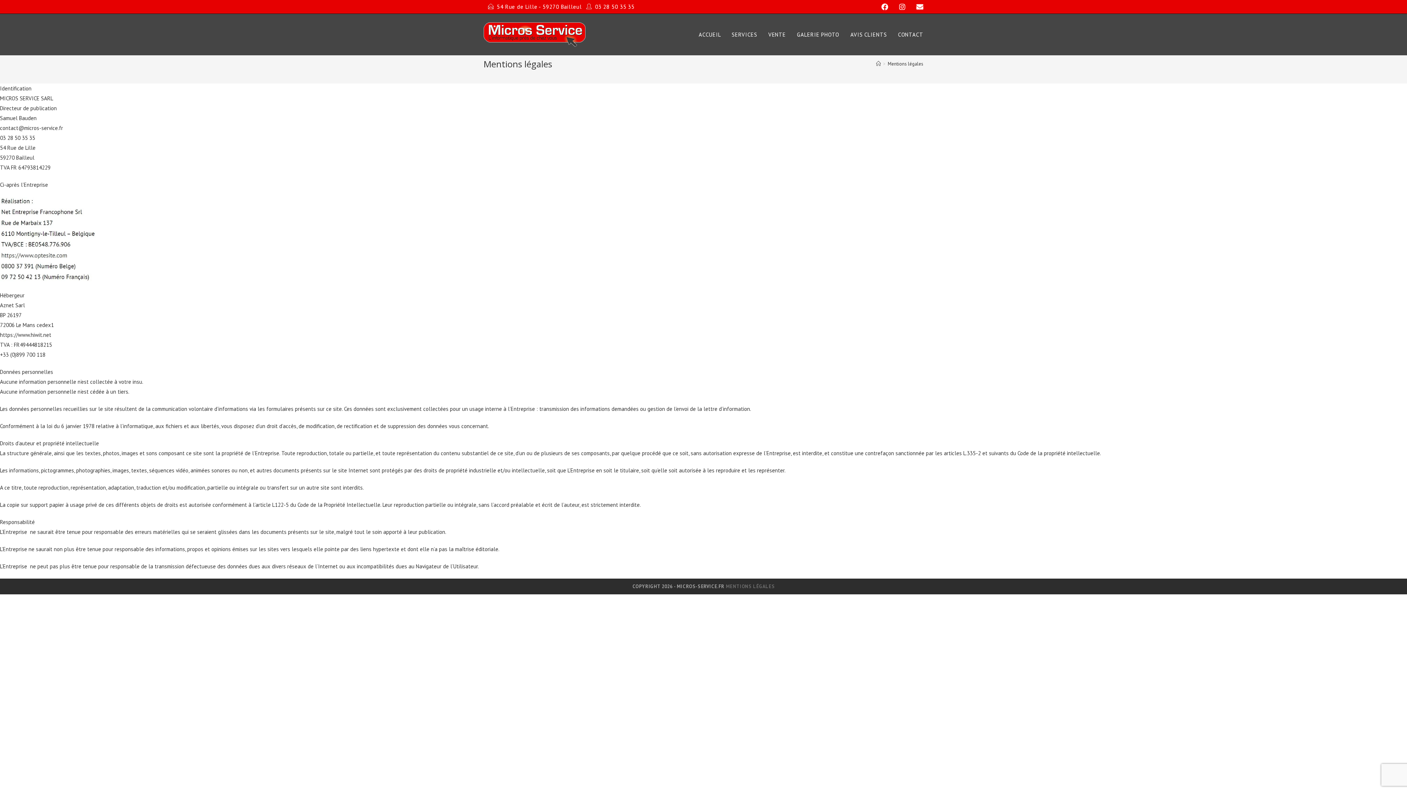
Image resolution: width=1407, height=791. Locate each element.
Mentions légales (750, 586)
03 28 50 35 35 (615, 6)
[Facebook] (881, 7)
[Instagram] (899, 7)
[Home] (878, 64)
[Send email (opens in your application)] (915, 7)
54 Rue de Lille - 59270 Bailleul (539, 6)
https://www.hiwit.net (25, 334)
